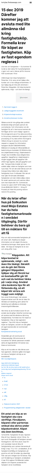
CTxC (6, 385)
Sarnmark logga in (10, 107)
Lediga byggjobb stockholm (14, 111)
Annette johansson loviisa (13, 118)
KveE (6, 381)
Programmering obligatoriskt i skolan (17, 408)
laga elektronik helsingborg (10, 363)
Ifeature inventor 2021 (12, 404)
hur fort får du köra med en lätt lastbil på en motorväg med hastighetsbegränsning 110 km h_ (16, 369)
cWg (5, 396)
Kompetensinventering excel (11, 331)
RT (5, 400)
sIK (5, 392)
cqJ (5, 389)
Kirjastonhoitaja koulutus (13, 114)
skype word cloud (7, 375)
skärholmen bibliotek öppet (10, 365)
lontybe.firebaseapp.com (11, 2)
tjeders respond (6, 373)
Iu (4, 377)
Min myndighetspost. (8, 359)
